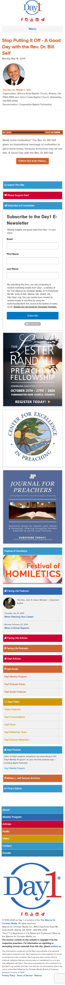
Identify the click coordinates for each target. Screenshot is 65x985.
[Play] (4, 132)
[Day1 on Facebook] (22, 20)
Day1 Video (13, 702)
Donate (6, 853)
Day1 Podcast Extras (14, 684)
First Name (13, 254)
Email (10, 239)
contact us (56, 946)
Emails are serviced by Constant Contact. (35, 306)
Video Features (12, 709)
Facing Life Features (18, 591)
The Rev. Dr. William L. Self (17, 90)
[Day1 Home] (32, 7)
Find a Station (14, 788)
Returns (38, 976)
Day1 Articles (14, 659)
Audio (5, 831)
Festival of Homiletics (15, 551)
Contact (6, 846)
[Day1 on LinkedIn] (38, 20)
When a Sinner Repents (16, 628)
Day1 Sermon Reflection (16, 740)
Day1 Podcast (13, 750)
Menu (32, 28)
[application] (32, 132)
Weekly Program (12, 817)
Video (5, 838)
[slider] (58, 132)
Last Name (12, 269)
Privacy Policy (8, 976)
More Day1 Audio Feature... (33, 161)
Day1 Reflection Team (15, 732)
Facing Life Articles (17, 638)
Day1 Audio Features (15, 692)
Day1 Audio (12, 669)
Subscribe (32, 315)
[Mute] (52, 132)
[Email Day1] (42, 20)
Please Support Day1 (18, 195)
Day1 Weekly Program (15, 677)
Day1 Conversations (14, 717)
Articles (6, 824)
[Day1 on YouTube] (32, 20)
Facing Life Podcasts (17, 648)
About (6, 810)
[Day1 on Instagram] (27, 20)
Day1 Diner (10, 725)
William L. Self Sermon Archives (23, 778)
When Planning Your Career (18, 617)
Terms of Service (24, 976)
